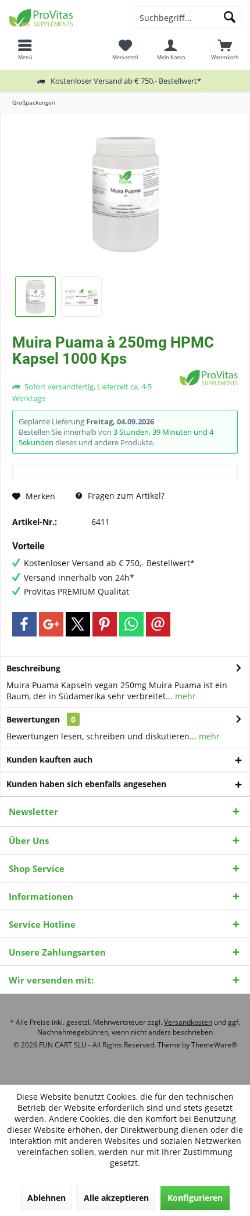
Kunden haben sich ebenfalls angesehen (86, 783)
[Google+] (51, 624)
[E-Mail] (158, 624)
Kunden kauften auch (49, 759)
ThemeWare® (214, 1045)
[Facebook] (24, 624)
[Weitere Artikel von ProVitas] (209, 377)
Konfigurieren (195, 1197)
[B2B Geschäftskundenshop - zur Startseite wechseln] (62, 17)
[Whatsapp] (131, 624)
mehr (184, 696)
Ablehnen (46, 1197)
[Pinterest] (104, 624)
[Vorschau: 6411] (35, 296)
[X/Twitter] (78, 624)
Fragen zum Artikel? (125, 495)
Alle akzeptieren (116, 1197)
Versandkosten (188, 1022)
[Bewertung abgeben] (94, 374)
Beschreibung (33, 668)
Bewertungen (33, 719)
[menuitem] (225, 49)
